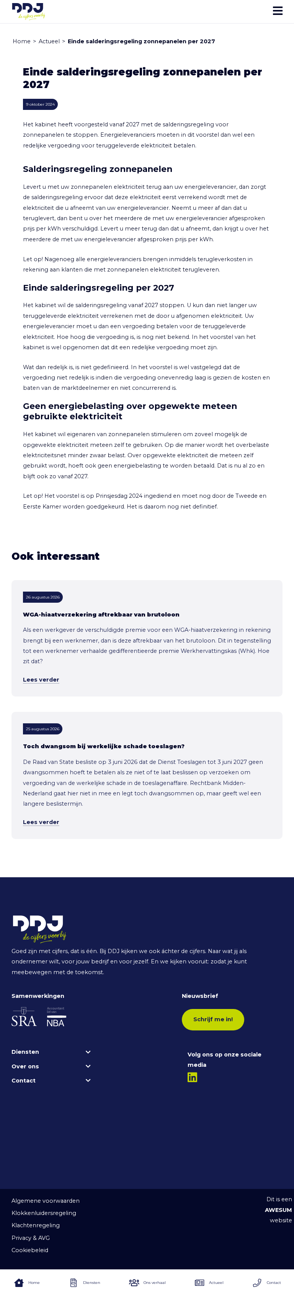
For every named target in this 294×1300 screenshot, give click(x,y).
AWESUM (278, 1210)
